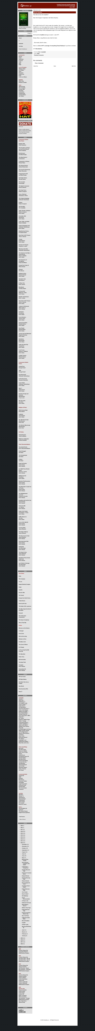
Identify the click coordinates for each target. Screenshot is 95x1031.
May (23, 857)
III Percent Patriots (23, 737)
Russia (20, 56)
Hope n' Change (22, 720)
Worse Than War (22, 622)
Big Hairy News (22, 759)
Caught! (24, 922)
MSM (38, 53)
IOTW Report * (22, 701)
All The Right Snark (23, 731)
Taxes (20, 71)
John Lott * (21, 700)
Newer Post (36, 66)
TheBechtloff (22, 800)
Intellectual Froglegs (23, 741)
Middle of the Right (23, 711)
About (20, 38)
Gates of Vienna (22, 768)
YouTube (21, 46)
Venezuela (21, 59)
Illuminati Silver (22, 798)
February (24, 933)
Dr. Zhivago (21, 647)
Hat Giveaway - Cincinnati (24, 969)
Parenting (21, 90)
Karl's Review (22, 483)
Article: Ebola (22, 991)
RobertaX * (21, 716)
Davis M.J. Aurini (22, 804)
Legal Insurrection (23, 783)
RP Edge (21, 679)
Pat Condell (21, 802)
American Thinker (23, 781)
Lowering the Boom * (23, 722)
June (23, 855)
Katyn (20, 587)
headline (42, 34)
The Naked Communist (24, 186)
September (24, 850)
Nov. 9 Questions (22, 1000)
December (24, 844)
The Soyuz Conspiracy (24, 619)
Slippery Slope (22, 68)
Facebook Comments (39, 55)
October (24, 848)
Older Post (74, 66)
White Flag (21, 81)
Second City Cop (22, 761)
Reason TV (21, 796)
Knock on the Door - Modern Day (26, 913)
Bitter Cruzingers (23, 995)
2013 (22, 837)
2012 (22, 838)
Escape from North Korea (24, 598)
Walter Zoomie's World (24, 730)
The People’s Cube (23, 703)
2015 (22, 833)
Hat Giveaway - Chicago (24, 998)
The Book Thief (22, 662)
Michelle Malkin (22, 757)
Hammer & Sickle (23, 82)
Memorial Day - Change (25, 860)
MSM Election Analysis (24, 953)
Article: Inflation (22, 977)
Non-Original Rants (23, 712)
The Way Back (22, 654)
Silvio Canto (21, 736)
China (20, 57)
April (23, 930)
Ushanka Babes (22, 94)
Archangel (21, 630)
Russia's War (22, 592)
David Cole (21, 559)
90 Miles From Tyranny (24, 726)
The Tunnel (21, 595)
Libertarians (21, 92)
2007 (22, 941)
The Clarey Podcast (23, 811)
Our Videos (21, 96)
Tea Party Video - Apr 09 (24, 959)
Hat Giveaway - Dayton (24, 968)
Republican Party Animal (24, 557)
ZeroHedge (21, 782)
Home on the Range (23, 710)
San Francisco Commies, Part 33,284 (26, 863)
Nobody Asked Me (23, 714)
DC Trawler (21, 718)
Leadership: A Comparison (25, 867)
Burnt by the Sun (22, 603)
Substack (21, 43)
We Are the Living (23, 636)
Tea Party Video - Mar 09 (24, 958)
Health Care (21, 74)
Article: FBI (21, 994)
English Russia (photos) (24, 812)
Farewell (21, 613)
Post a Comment (39, 63)
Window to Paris (22, 639)
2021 (22, 827)
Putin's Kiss (21, 656)
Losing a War (22, 89)
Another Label (25, 924)
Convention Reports (23, 951)
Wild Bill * (21, 794)
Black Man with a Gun (24, 742)
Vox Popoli (21, 770)
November (24, 846)
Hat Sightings (25, 895)
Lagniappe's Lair (22, 740)
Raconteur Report (23, 767)
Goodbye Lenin (22, 641)
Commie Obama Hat (23, 950)
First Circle (21, 633)
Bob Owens (21, 779)
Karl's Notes (21, 294)
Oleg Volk (21, 727)
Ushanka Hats (22, 93)
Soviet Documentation (26, 898)
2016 (22, 831)
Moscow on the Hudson (24, 628)
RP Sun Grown (22, 676)
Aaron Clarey (22, 482)
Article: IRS (21, 980)
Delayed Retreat (25, 875)
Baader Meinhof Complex (24, 584)
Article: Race (22, 992)
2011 (22, 840)
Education (21, 72)
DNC (20, 63)
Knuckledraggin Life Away (25, 729)
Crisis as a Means (23, 77)
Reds (20, 576)
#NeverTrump (22, 86)
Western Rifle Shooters (24, 733)
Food (20, 75)
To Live (20, 581)
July (23, 853)
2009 (22, 938)
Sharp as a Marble (23, 751)
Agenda (20, 589)
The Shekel (21, 738)
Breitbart (21, 778)
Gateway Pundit (22, 785)
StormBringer (22, 763)
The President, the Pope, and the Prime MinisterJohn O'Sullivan (24, 149)
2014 (22, 835)
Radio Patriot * (22, 705)
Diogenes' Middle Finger (24, 719)
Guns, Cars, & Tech (23, 752)
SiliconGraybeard (23, 764)
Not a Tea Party (25, 915)
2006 (22, 943)
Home (55, 66)
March (23, 931)
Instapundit (21, 775)
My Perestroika (22, 659)
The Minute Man (22, 749)
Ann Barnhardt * (22, 707)
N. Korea (21, 60)
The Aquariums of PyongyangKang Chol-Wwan (23, 261)
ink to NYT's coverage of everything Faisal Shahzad (51, 45)
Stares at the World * (23, 725)
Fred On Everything (23, 760)
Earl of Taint (21, 766)
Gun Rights (21, 70)
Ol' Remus (21, 734)
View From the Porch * (24, 708)
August (23, 852)
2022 (22, 825)
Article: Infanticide (23, 983)
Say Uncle (21, 748)
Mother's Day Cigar (26, 907)
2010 (22, 842)
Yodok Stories (22, 600)
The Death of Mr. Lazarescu (25, 606)
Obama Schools (25, 880)
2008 (22, 940)
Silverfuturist (22, 797)
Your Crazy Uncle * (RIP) (24, 715)
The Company (22, 578)
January (24, 935)
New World (21, 686)
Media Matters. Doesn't (25, 905)
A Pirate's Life (25, 900)
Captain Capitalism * (23, 723)
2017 (22, 829)
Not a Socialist (22, 87)
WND (20, 777)
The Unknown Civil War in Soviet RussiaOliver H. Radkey (24, 254)
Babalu (20, 753)
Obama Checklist (22, 966)
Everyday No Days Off (24, 756)
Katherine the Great (26, 902)
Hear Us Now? (25, 893)
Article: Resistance (23, 979)
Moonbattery (39, 48)
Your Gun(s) (24, 892)
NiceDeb (21, 699)
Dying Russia (22, 755)
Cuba (20, 61)
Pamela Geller (22, 786)
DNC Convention (22, 996)
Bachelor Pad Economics (24, 481)
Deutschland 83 (22, 669)
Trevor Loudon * (22, 704)
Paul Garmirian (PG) (23, 688)
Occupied (21, 665)
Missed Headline (25, 920)
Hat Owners (22, 816)
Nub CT (20, 691)
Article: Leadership (23, 981)
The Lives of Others (23, 644)
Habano (24, 679)
